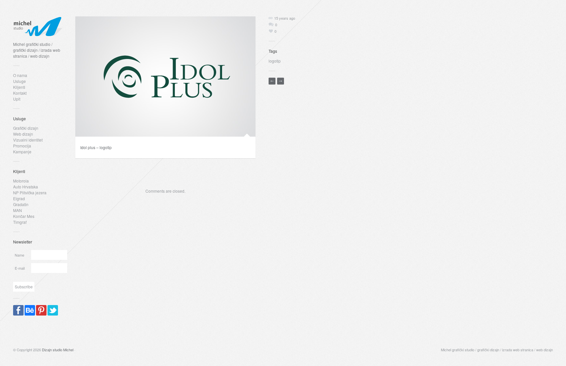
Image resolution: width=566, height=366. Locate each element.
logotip (275, 61)
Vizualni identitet (28, 140)
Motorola (21, 180)
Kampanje (22, 151)
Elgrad (19, 198)
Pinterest (41, 310)
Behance (30, 310)
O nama (20, 75)
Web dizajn (23, 134)
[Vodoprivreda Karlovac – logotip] (280, 81)
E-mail (20, 268)
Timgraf (20, 222)
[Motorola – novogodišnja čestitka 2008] (272, 81)
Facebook (18, 310)
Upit (16, 99)
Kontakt (20, 93)
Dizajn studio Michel (57, 349)
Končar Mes (23, 216)
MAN (17, 210)
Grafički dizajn (25, 128)
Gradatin (20, 204)
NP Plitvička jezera (30, 192)
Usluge (19, 81)
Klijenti (19, 87)
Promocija (22, 145)
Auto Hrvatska (25, 186)
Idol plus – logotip (96, 147)
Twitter (52, 310)
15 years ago (284, 18)
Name (19, 255)
